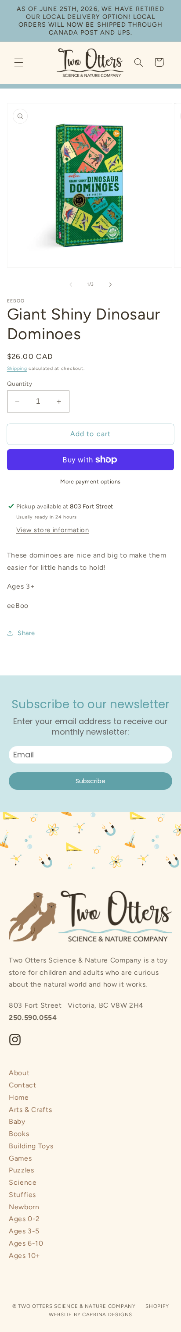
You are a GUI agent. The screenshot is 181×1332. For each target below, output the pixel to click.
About (19, 1073)
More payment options (90, 481)
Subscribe (90, 781)
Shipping (17, 368)
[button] (18, 62)
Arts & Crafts (30, 1109)
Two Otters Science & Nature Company (77, 1306)
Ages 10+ (24, 1255)
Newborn (24, 1207)
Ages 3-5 (24, 1231)
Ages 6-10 (26, 1243)
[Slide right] (110, 284)
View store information (52, 530)
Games (20, 1158)
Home (19, 1097)
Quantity (19, 383)
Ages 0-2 (24, 1219)
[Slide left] (70, 284)
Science (22, 1182)
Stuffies (22, 1194)
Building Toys (31, 1146)
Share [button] (26, 633)
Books (19, 1134)
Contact (22, 1085)
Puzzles (21, 1170)
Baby (17, 1121)
